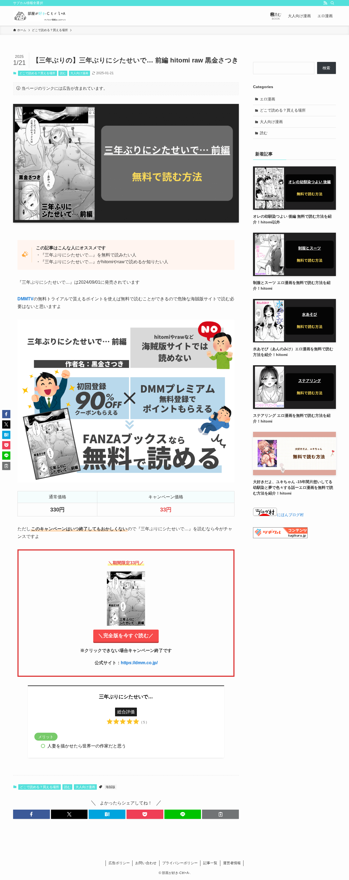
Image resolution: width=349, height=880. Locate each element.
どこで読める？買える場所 (37, 73)
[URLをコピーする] (220, 814)
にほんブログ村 (290, 515)
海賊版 (110, 787)
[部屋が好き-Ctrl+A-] (40, 15)
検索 (326, 68)
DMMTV (25, 299)
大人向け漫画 (79, 73)
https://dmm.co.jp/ (139, 662)
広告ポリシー (119, 863)
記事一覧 (210, 863)
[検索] (332, 3)
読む (63, 73)
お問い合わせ (146, 863)
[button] (31, 814)
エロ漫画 (267, 99)
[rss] (325, 3)
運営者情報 (232, 863)
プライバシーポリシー (180, 863)
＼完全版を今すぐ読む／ (126, 635)
